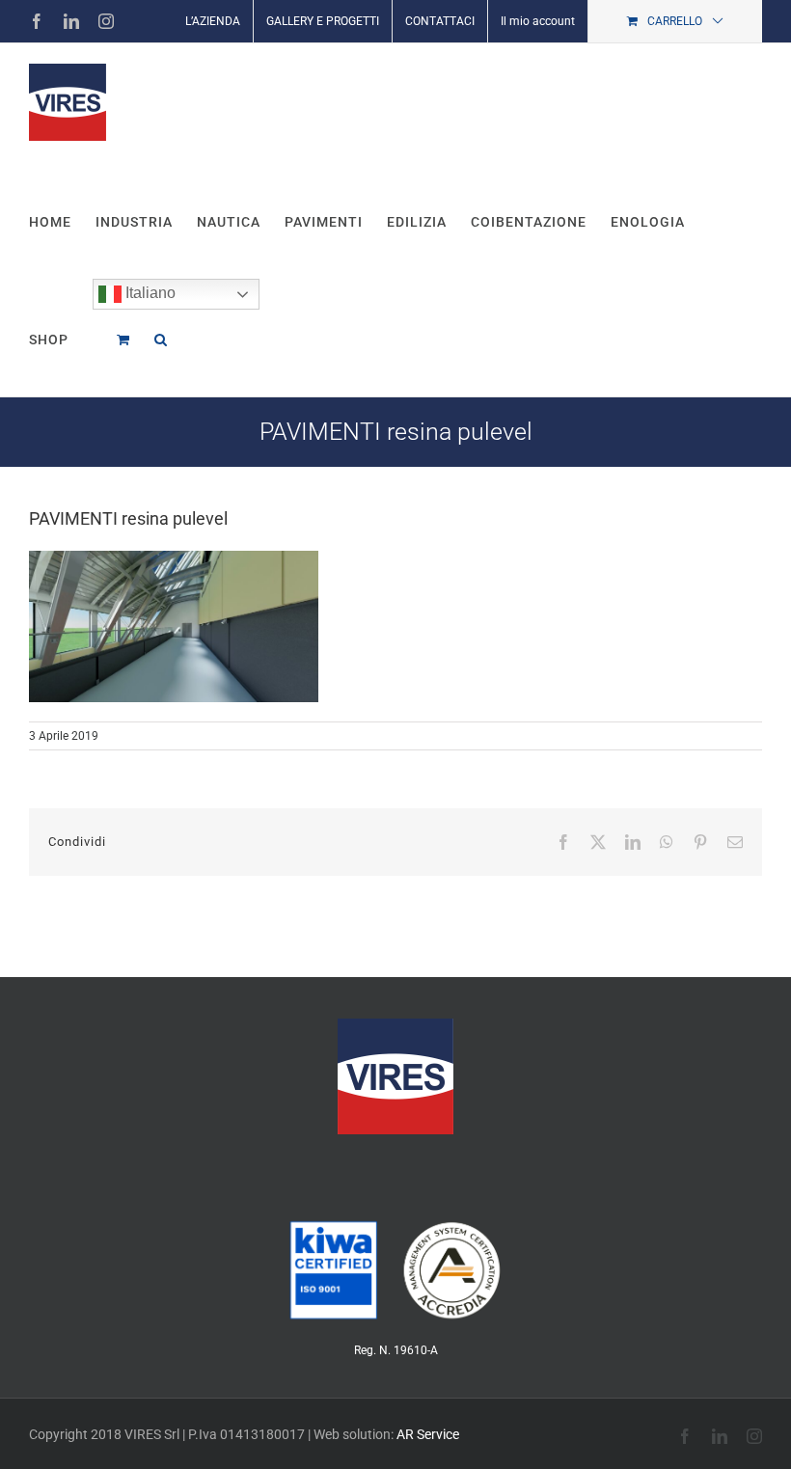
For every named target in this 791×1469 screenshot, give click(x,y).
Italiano (149, 293)
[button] (161, 337)
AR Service (427, 1434)
